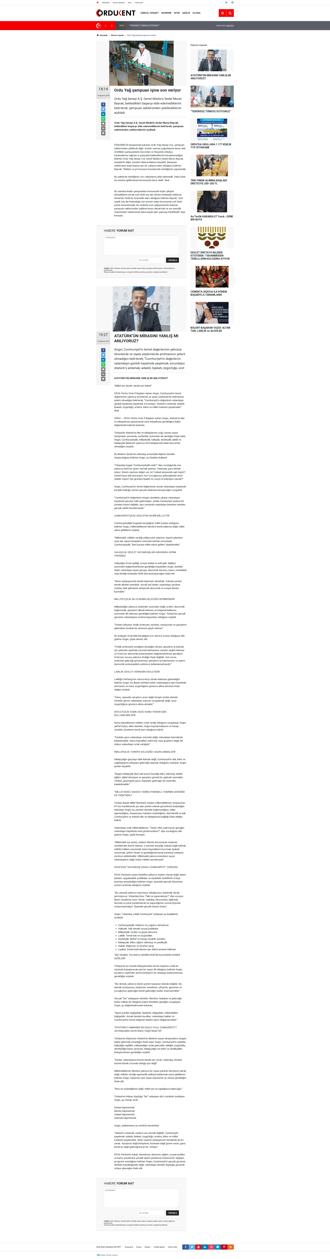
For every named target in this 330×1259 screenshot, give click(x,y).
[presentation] (105, 25)
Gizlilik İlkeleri (159, 1247)
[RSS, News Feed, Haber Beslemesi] (230, 1247)
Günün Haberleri (119, 3)
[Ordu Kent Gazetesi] (115, 13)
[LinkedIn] (103, 114)
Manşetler (106, 3)
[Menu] (222, 13)
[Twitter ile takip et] (192, 1247)
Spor (177, 13)
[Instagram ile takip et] (211, 1247)
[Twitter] (103, 109)
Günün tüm (225, 25)
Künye (138, 1247)
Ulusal (197, 13)
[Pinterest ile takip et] (224, 1247)
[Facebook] (103, 105)
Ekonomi (166, 13)
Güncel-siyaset (150, 13)
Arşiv (130, 3)
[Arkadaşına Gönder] (103, 124)
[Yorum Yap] (103, 133)
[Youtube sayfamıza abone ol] (198, 1247)
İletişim (148, 1247)
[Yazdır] (103, 128)
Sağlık (186, 13)
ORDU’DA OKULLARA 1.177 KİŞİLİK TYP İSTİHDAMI (152, 25)
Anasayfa (129, 1247)
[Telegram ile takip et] (217, 1247)
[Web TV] (226, 2)
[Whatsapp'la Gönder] (103, 119)
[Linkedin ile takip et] (205, 1247)
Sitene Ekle (139, 3)
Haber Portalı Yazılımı (109, 1255)
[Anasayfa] (97, 3)
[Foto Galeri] (232, 2)
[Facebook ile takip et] (185, 1247)
